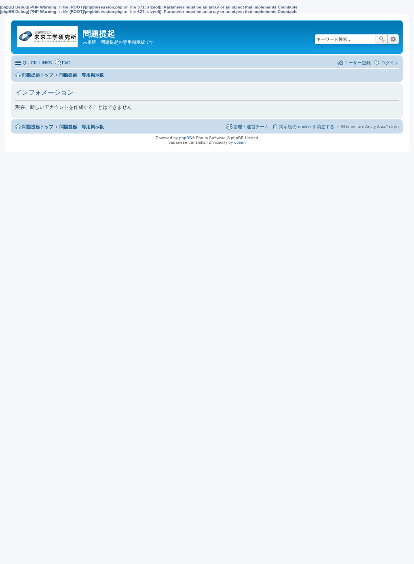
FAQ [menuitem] (66, 62)
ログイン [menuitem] (390, 62)
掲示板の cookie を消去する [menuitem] (306, 126)
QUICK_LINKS (37, 62)
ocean (240, 142)
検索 (382, 39)
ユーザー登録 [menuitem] (357, 62)
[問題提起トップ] (48, 34)
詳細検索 (393, 39)
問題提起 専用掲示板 (81, 126)
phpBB (185, 138)
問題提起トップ (37, 126)
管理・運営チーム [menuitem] (251, 126)
